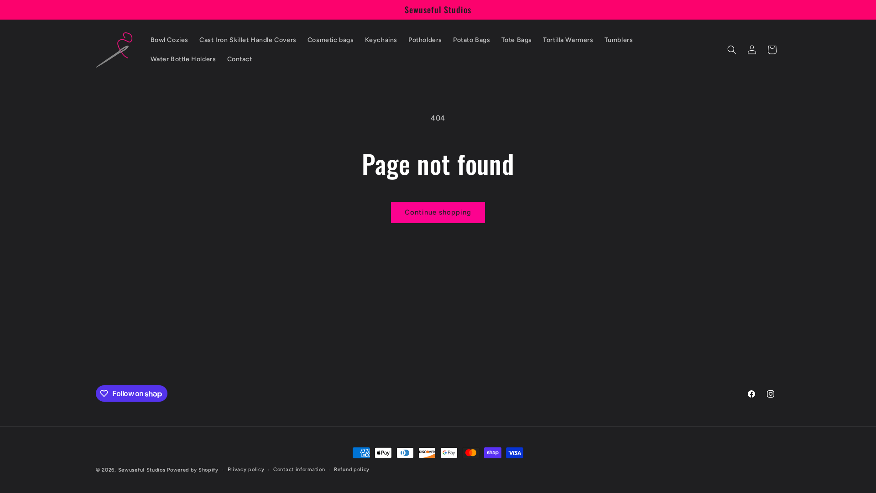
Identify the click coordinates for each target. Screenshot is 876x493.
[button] (732, 50)
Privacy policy (246, 469)
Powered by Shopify (193, 470)
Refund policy (352, 469)
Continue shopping (438, 212)
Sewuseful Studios (142, 470)
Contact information (299, 469)
